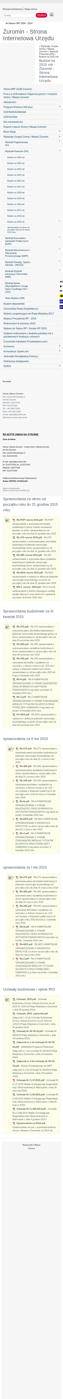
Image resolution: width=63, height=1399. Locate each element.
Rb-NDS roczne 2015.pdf (29, 572)
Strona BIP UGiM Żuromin (18, 89)
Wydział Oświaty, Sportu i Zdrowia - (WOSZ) (18, 263)
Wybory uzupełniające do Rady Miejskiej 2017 (29, 313)
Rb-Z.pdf (21, 697)
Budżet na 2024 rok (16, 169)
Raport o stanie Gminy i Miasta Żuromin (25, 126)
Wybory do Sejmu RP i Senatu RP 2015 (25, 328)
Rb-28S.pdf (22, 644)
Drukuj (51, 14)
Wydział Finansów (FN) (48, 52)
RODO (7, 366)
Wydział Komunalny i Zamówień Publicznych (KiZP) (16, 241)
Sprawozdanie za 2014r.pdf (30, 1123)
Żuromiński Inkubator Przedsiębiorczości (26, 341)
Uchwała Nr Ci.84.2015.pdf (30, 1094)
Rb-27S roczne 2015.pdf (29, 537)
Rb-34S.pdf (22, 658)
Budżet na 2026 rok (16, 157)
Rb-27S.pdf (22, 626)
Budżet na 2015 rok (49, 56)
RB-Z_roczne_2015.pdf (28, 587)
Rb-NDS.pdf (25, 819)
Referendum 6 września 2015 (19, 323)
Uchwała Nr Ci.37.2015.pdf (30, 1080)
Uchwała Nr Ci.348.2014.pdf (31, 1109)
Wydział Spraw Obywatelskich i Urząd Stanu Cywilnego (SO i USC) (16, 287)
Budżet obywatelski (14, 303)
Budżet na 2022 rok (16, 181)
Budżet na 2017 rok (16, 210)
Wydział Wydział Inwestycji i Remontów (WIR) (16, 274)
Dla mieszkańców (13, 121)
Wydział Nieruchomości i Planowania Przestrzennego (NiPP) (17, 253)
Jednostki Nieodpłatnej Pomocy (21, 356)
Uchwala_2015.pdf (26, 999)
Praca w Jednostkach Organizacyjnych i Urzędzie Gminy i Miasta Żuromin (30, 96)
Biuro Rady (10, 131)
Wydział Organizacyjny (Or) (16, 143)
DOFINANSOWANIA (15, 112)
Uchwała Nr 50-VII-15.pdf (29, 1031)
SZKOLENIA (10, 117)
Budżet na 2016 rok (16, 216)
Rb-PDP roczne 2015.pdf (29, 520)
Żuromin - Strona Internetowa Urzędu (28, 34)
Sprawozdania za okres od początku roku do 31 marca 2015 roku (18, 229)
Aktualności (10, 102)
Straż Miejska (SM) (14, 298)
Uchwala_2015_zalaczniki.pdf (32, 1013)
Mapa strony (31, 9)
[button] (61, 282)
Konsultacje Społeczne (16, 351)
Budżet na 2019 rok (16, 198)
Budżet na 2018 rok (16, 204)
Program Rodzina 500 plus (18, 107)
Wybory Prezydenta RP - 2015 (20, 318)
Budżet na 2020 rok (16, 192)
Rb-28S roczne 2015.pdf (29, 555)
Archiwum (9, 346)
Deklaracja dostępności (16, 361)
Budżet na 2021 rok (16, 187)
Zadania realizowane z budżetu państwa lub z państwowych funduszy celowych (28, 335)
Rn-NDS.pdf (22, 714)
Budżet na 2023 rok (16, 175)
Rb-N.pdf (21, 679)
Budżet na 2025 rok (16, 163)
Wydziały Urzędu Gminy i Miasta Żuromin (48, 49)
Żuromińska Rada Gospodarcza (21, 308)
